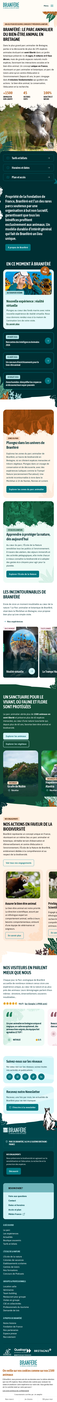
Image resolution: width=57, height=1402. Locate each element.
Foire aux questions (17, 1196)
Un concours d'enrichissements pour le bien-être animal (22, 363)
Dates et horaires (16, 1205)
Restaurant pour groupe (14, 1297)
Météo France (14, 1214)
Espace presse (10, 1333)
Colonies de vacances (13, 1260)
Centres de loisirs (11, 1267)
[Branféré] (11, 5)
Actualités (8, 1237)
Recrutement (9, 1337)
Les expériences (10, 1233)
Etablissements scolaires (15, 1263)
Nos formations (10, 1270)
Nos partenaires (10, 1330)
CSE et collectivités (12, 1303)
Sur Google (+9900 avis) (36, 1003)
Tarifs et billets (10, 1244)
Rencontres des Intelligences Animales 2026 (22, 343)
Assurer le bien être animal (20, 903)
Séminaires (8, 1290)
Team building (10, 1293)
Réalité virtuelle (15, 671)
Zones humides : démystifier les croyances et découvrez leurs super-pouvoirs (23, 383)
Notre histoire (9, 1323)
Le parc (6, 1230)
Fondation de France (13, 1326)
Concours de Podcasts (13, 1273)
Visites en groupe (11, 1300)
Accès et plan (14, 1209)
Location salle (9, 1286)
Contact (12, 1200)
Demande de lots (11, 1310)
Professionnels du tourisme (16, 1307)
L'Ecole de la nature (12, 1256)
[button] (49, 5)
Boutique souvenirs (12, 1240)
